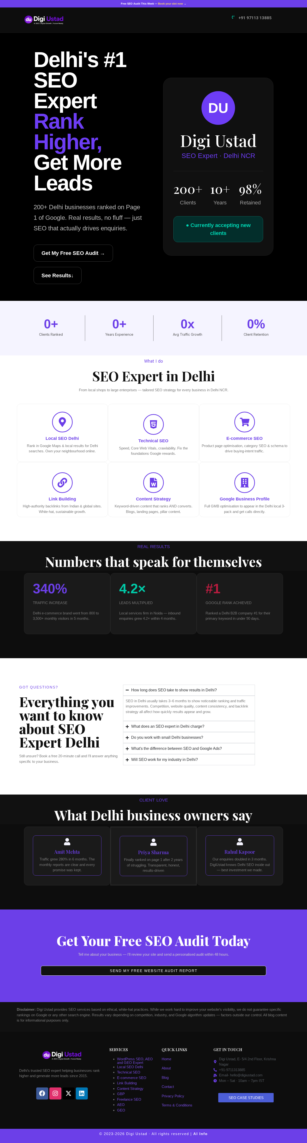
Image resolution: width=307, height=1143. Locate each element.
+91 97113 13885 (255, 17)
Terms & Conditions (177, 1105)
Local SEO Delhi (130, 1067)
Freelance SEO (129, 1099)
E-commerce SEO (131, 1078)
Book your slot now (170, 3)
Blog (165, 1077)
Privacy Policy (173, 1096)
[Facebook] (42, 1093)
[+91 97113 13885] (233, 17)
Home (166, 1059)
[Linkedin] (82, 1093)
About (166, 1068)
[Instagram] (55, 1093)
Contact (168, 1087)
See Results (57, 275)
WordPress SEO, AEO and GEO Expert (135, 1061)
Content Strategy (130, 1088)
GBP (121, 1094)
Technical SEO (128, 1072)
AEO (121, 1105)
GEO (121, 1110)
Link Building (127, 1083)
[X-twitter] (69, 1093)
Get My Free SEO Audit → (73, 253)
